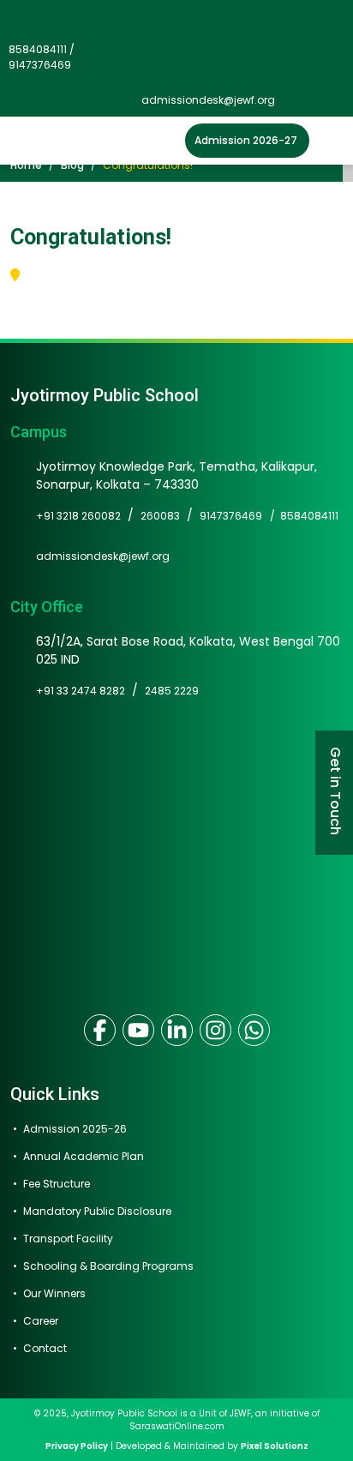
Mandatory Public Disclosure (97, 1211)
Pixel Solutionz (274, 1446)
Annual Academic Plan (83, 1156)
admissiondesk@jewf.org (208, 100)
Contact (45, 1348)
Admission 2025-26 (75, 1128)
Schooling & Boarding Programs (108, 1266)
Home (26, 165)
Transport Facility (68, 1238)
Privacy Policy (76, 1446)
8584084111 (309, 515)
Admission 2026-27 (245, 140)
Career (40, 1321)
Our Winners (54, 1293)
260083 (160, 515)
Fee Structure (56, 1183)
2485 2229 (172, 690)
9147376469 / (240, 515)
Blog (72, 165)
